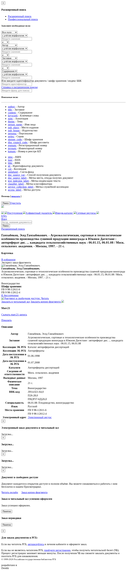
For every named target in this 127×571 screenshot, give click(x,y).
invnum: (12, 148)
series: (11, 136)
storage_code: (15, 139)
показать (15, 196)
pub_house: (14, 130)
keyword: (13, 115)
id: (9, 166)
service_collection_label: (21, 186)
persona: (12, 133)
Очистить (15, 203)
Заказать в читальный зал (15, 301)
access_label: (14, 189)
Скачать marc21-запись (14, 314)
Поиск (6, 203)
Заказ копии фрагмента (34, 492)
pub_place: (13, 127)
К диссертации (10, 295)
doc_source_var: (16, 174)
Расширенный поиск (19, 16)
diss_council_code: (18, 142)
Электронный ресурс (40, 417)
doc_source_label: (17, 177)
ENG (4, 216)
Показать (6, 320)
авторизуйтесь (36, 544)
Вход (4, 219)
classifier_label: (16, 183)
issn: (10, 160)
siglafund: (13, 172)
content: (12, 112)
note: (10, 118)
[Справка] (97, 213)
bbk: (10, 163)
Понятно (7, 511)
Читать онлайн (9, 492)
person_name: (15, 124)
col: (10, 169)
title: (10, 109)
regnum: (12, 145)
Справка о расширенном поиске (19, 87)
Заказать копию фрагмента (46, 301)
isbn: (10, 157)
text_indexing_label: (18, 180)
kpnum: (12, 151)
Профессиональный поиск (23, 19)
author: (11, 106)
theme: (11, 121)
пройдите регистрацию (57, 550)
